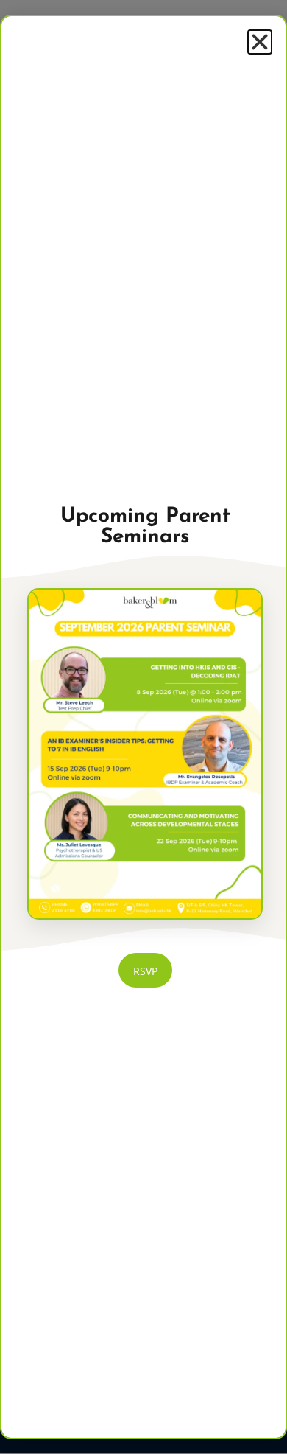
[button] (260, 42)
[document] (143, 727)
